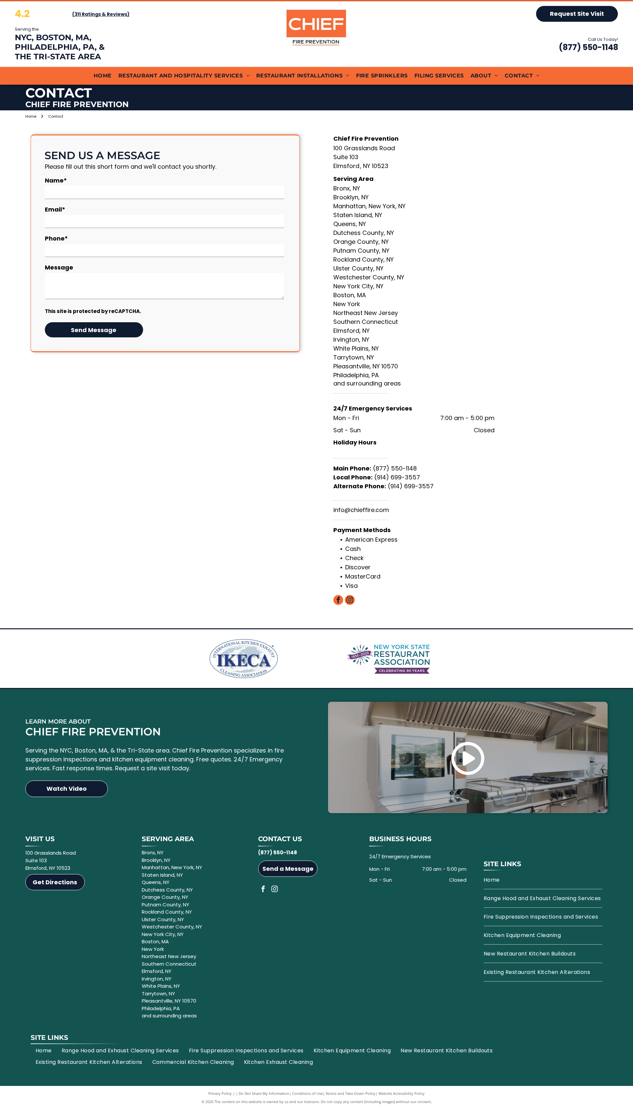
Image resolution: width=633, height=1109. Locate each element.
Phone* (56, 238)
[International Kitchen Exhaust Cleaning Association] (243, 658)
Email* (55, 209)
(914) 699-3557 (397, 477)
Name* (56, 180)
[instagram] (350, 601)
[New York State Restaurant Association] (389, 658)
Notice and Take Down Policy (351, 1093)
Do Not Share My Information (264, 1093)
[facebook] (338, 601)
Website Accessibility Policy (401, 1093)
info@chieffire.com (361, 510)
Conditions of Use (307, 1093)
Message (59, 267)
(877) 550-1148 (588, 47)
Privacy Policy (220, 1093)
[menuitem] (102, 75)
